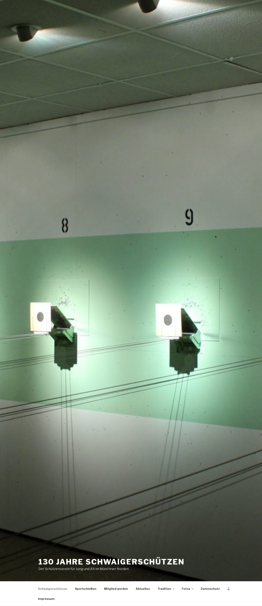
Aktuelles (143, 588)
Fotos (186, 588)
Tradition (164, 588)
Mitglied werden (116, 588)
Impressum (46, 598)
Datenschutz (210, 588)
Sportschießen (85, 588)
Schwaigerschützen (52, 588)
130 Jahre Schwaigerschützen (111, 561)
